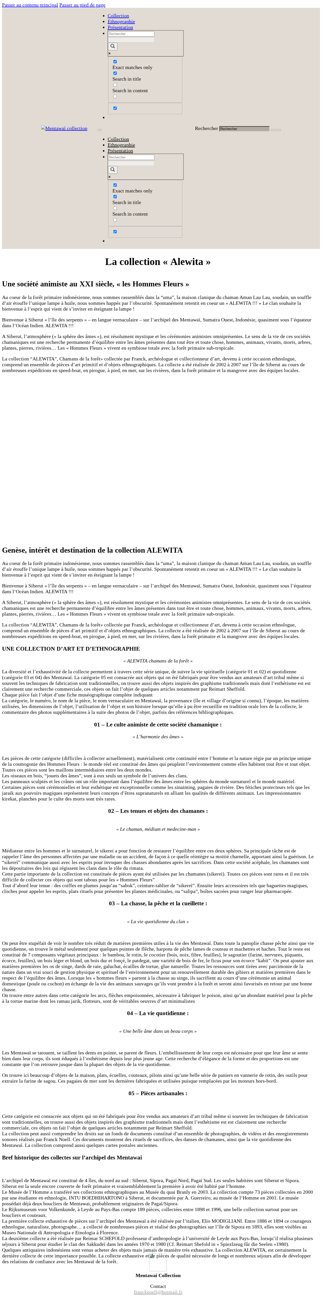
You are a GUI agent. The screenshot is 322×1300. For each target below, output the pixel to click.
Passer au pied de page (82, 5)
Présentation (120, 27)
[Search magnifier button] (112, 46)
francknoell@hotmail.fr (158, 1292)
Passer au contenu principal (30, 5)
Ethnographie (121, 21)
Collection (118, 15)
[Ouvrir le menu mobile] (100, 130)
